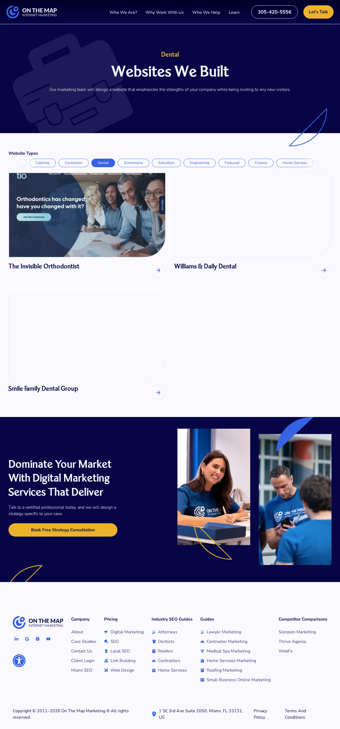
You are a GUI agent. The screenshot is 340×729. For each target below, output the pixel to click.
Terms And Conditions (295, 714)
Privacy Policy (260, 714)
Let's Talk (318, 12)
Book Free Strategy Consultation (63, 530)
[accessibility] (19, 660)
